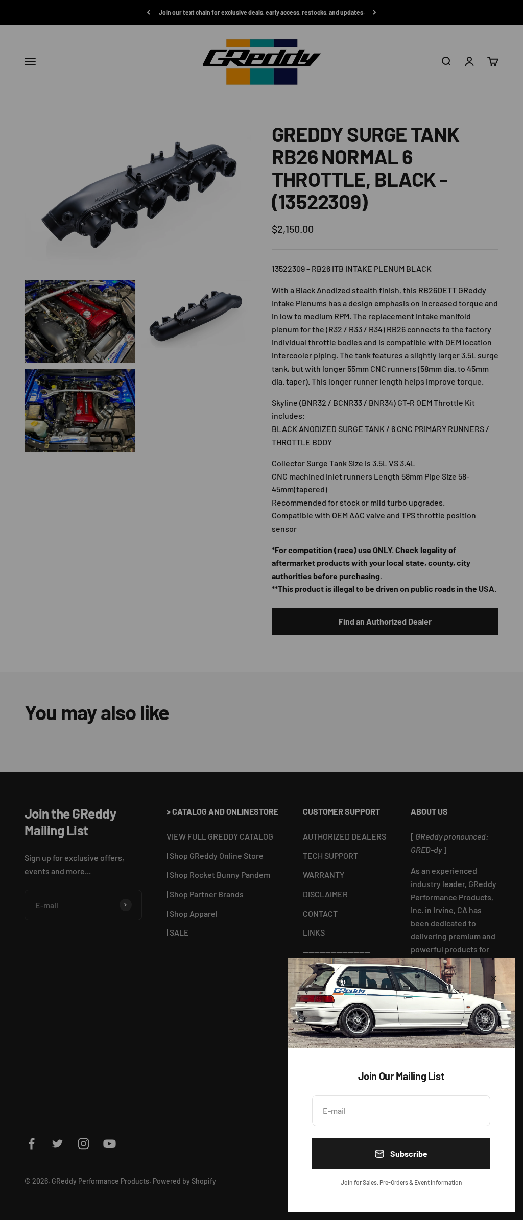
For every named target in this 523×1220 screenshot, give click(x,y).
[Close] (493, 979)
